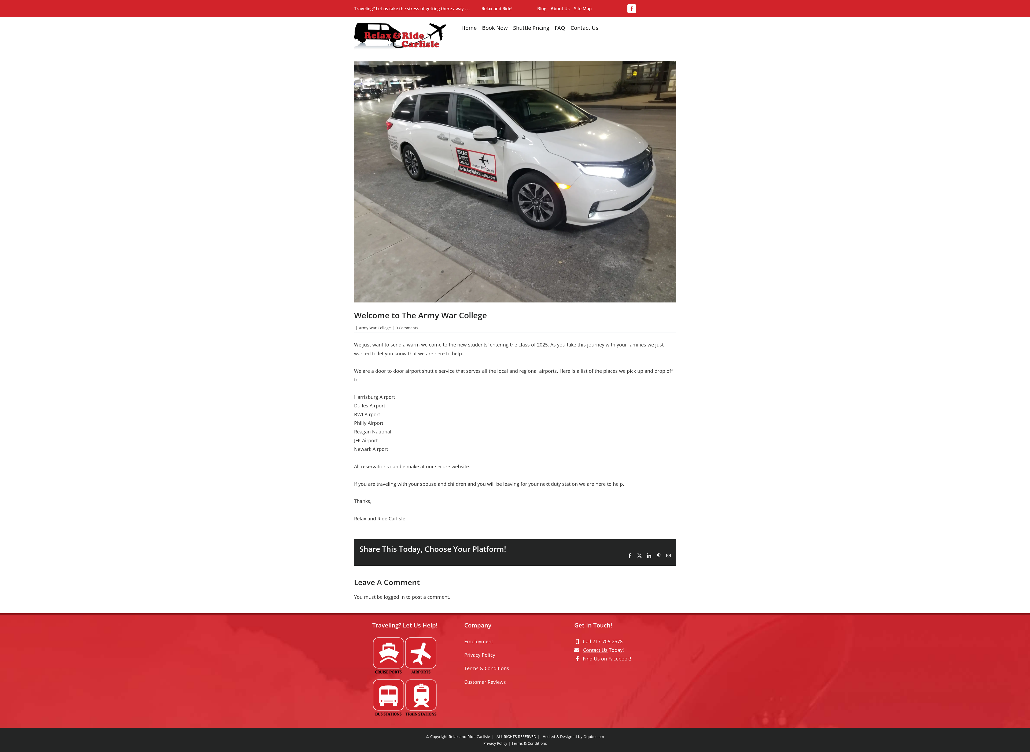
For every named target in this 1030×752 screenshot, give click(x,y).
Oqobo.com (593, 736)
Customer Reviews (485, 682)
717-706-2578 (608, 641)
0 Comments (407, 327)
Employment (478, 641)
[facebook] (631, 8)
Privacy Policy (479, 655)
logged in (394, 597)
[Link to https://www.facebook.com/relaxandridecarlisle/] (577, 658)
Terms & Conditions (486, 668)
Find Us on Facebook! (607, 658)
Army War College (375, 327)
